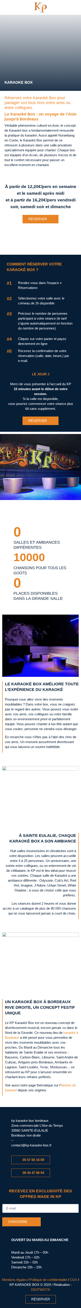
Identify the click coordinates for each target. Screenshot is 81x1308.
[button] (14, 7)
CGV (73, 1280)
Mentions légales (14, 1280)
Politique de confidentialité (48, 1280)
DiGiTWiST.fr (40, 1289)
